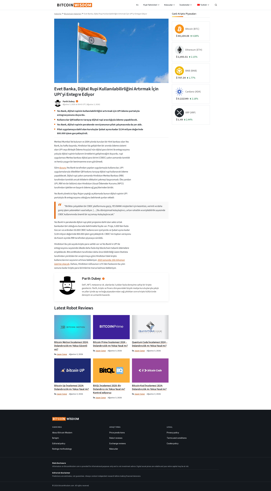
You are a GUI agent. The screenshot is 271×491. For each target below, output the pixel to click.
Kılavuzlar (168, 5)
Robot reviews (115, 438)
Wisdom (66, 419)
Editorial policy (58, 443)
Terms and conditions (177, 438)
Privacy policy (173, 432)
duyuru (62, 167)
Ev (137, 5)
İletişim (55, 438)
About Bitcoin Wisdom (62, 432)
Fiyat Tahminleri (150, 5)
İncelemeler (185, 5)
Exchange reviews (117, 443)
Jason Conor (62, 354)
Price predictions (117, 432)
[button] (216, 5)
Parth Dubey (91, 279)
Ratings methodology (62, 449)
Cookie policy (172, 443)
